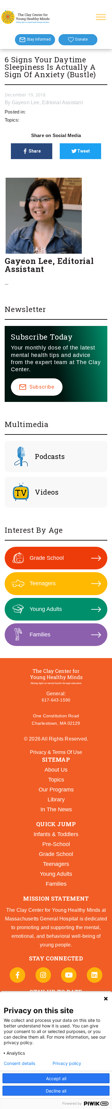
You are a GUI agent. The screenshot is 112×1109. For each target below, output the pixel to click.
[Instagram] (43, 975)
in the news (56, 809)
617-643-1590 (56, 699)
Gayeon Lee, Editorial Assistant (47, 102)
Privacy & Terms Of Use (56, 752)
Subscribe (42, 387)
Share (35, 151)
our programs (56, 789)
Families (40, 634)
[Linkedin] (94, 975)
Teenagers (43, 583)
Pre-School (56, 844)
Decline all (56, 1090)
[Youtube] (69, 975)
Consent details (19, 1063)
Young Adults (46, 609)
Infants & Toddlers (56, 834)
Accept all (56, 1078)
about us (56, 770)
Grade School (47, 558)
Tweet (83, 151)
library (56, 799)
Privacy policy (67, 1063)
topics (56, 780)
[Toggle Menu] (101, 17)
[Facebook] (17, 975)
